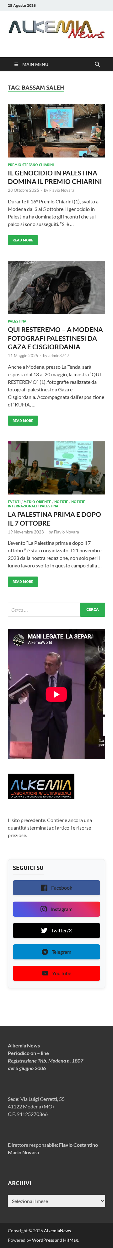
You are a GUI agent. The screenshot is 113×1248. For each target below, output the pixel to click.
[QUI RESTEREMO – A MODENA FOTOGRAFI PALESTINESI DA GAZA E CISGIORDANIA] (56, 287)
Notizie (61, 502)
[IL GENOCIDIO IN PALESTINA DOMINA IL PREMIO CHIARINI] (56, 130)
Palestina (17, 321)
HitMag (70, 1240)
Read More (20, 238)
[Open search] (97, 64)
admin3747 (58, 355)
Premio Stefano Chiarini (31, 165)
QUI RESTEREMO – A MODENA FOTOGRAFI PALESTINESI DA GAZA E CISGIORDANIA (55, 338)
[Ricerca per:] (56, 610)
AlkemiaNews (57, 1230)
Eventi (14, 502)
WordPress (43, 1240)
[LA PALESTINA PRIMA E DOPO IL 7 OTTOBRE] (56, 467)
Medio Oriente (37, 502)
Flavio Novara (61, 190)
